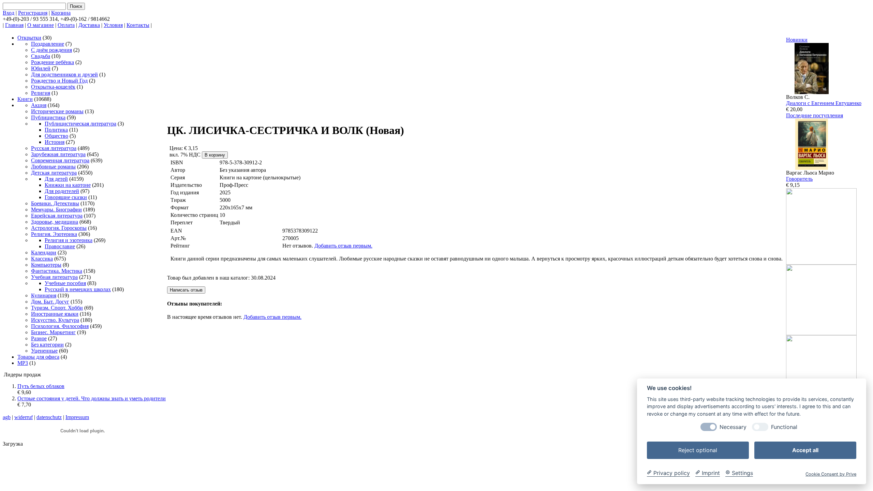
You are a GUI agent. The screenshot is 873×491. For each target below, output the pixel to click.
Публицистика (48, 117)
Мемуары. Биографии (56, 209)
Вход (8, 13)
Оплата (66, 25)
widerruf (23, 417)
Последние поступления (814, 115)
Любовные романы (53, 166)
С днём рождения (51, 50)
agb (7, 417)
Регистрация (32, 13)
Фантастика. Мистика (56, 271)
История (54, 142)
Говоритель (799, 179)
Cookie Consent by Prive (830, 473)
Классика (42, 259)
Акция (38, 105)
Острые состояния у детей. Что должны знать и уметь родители (91, 398)
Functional (784, 426)
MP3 (22, 363)
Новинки (797, 40)
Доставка (89, 25)
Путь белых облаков (40, 386)
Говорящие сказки (66, 197)
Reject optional (697, 449)
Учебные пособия (65, 283)
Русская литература (53, 148)
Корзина (61, 13)
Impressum (77, 417)
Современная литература (60, 160)
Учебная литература (54, 277)
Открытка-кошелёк (53, 87)
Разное (39, 338)
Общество (56, 136)
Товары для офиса (38, 357)
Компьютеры (46, 265)
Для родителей (62, 191)
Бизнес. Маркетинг (53, 332)
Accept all (805, 449)
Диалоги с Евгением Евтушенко (823, 103)
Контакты (138, 25)
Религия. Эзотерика (54, 234)
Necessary (733, 426)
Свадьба (40, 56)
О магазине (40, 25)
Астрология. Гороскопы (59, 228)
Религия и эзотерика (68, 240)
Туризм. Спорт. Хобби (57, 308)
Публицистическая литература (80, 124)
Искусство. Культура (55, 320)
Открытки (29, 38)
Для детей (56, 179)
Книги (25, 99)
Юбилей (40, 68)
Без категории (47, 344)
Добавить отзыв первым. (343, 246)
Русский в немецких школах (78, 289)
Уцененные (44, 351)
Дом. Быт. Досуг (50, 301)
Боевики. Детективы (55, 203)
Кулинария (43, 295)
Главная (14, 25)
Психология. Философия (60, 326)
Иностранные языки (54, 314)
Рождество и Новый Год (59, 81)
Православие (60, 246)
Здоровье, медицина (54, 222)
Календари (43, 252)
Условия (113, 25)
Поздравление (47, 44)
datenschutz (49, 417)
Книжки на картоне (68, 185)
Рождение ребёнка (52, 62)
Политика (56, 130)
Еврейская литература (57, 216)
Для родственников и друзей (64, 74)
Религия (40, 93)
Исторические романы (57, 111)
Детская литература (54, 173)
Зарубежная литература (58, 154)
